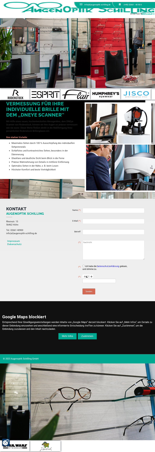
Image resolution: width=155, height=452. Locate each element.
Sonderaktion (136, 38)
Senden (89, 291)
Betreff (77, 231)
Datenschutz (14, 244)
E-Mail (76, 220)
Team (147, 22)
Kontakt (136, 30)
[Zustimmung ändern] (6, 442)
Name (76, 210)
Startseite (136, 14)
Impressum (13, 241)
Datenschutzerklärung (108, 266)
